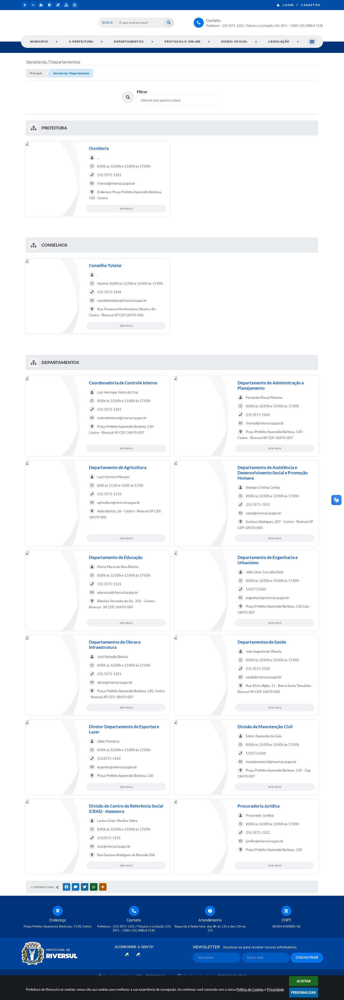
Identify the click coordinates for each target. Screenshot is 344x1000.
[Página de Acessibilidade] (74, 5)
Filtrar (142, 91)
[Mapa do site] (66, 5)
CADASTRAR (307, 957)
